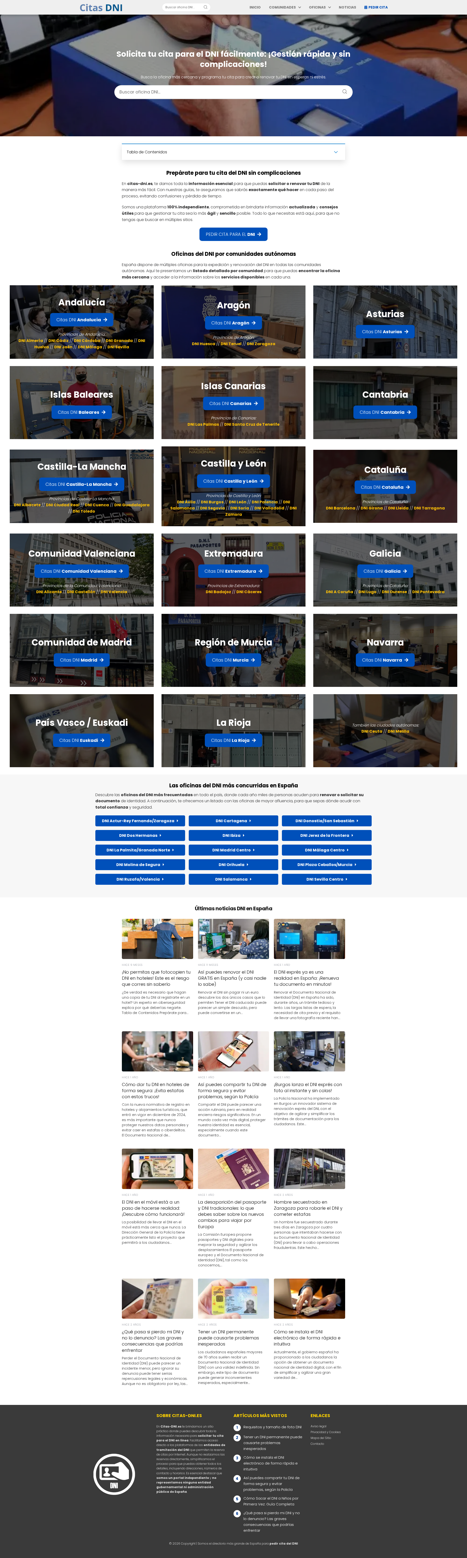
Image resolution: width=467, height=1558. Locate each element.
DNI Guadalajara (132, 505)
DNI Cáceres (248, 592)
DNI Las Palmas (203, 424)
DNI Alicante (49, 592)
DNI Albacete (27, 505)
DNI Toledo (84, 511)
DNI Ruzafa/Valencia (138, 879)
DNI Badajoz (218, 592)
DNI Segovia (212, 508)
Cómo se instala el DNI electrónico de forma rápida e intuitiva (270, 1463)
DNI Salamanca (231, 879)
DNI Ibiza (232, 835)
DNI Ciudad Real (63, 505)
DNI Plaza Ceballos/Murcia (324, 864)
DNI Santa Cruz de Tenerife (251, 424)
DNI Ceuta (371, 731)
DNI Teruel (231, 344)
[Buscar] (205, 7)
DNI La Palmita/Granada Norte (138, 850)
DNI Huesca (203, 344)
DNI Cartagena (231, 821)
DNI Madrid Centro (231, 850)
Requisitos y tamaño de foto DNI (272, 1426)
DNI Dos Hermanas (138, 835)
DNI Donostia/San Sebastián (325, 821)
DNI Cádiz (58, 340)
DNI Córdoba (87, 340)
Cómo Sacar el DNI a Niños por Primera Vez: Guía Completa (270, 1501)
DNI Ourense (394, 592)
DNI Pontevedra (428, 592)
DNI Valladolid (269, 508)
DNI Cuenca (97, 505)
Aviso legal (318, 1426)
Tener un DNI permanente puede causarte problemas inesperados (272, 1442)
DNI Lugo (368, 592)
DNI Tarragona (429, 508)
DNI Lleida (398, 508)
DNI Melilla (398, 731)
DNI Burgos (212, 502)
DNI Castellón (81, 592)
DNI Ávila (186, 502)
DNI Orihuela (231, 864)
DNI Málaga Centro (325, 850)
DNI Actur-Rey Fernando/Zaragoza (138, 821)
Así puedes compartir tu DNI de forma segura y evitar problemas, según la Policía (271, 1483)
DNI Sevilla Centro (324, 879)
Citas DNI (78, 320)
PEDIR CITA (378, 7)
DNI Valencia (114, 592)
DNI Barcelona (340, 508)
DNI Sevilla (118, 347)
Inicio (255, 7)
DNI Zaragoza (261, 344)
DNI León (237, 502)
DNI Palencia (265, 502)
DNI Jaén (63, 347)
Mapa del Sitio (321, 1438)
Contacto (317, 1444)
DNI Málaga (90, 347)
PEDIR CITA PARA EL (230, 234)
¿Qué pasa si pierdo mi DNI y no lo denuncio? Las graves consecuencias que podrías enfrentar (271, 1521)
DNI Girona (372, 508)
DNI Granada (119, 340)
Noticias (347, 7)
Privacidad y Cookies (326, 1432)
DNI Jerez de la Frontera (324, 835)
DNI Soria (239, 508)
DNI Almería (30, 340)
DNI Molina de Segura (138, 864)
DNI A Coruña (339, 592)
